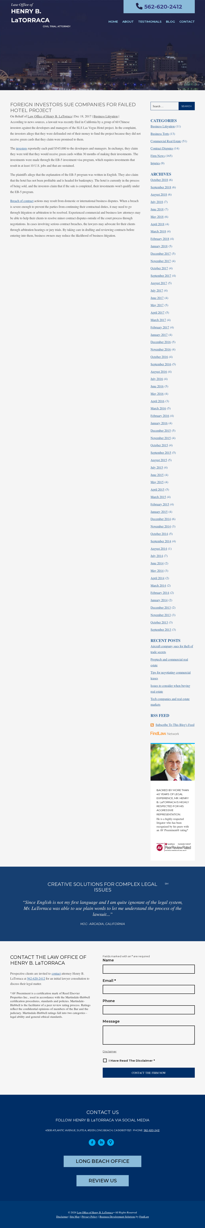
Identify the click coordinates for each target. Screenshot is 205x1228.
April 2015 (157, 489)
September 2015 (161, 452)
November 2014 (161, 526)
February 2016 (160, 415)
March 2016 (158, 408)
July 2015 (157, 467)
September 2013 (161, 629)
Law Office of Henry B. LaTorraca (50, 116)
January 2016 (159, 423)
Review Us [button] (102, 1181)
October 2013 (159, 622)
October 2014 (159, 534)
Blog (170, 21)
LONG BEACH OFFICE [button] (102, 1161)
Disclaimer (110, 1051)
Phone (109, 1001)
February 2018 (160, 239)
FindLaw (144, 1216)
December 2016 (161, 342)
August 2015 (159, 460)
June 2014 (157, 563)
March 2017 (158, 320)
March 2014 (158, 585)
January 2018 (159, 246)
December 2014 (161, 519)
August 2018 (159, 194)
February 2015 (160, 504)
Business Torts (160, 133)
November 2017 (161, 261)
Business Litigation (105, 116)
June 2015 (157, 475)
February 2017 (160, 327)
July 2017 (157, 290)
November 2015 (161, 438)
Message (111, 1021)
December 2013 (161, 607)
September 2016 (161, 364)
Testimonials (150, 21)
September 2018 (161, 187)
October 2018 (159, 180)
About (128, 21)
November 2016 (161, 349)
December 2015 (161, 430)
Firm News (158, 156)
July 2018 (157, 202)
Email (109, 980)
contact (56, 973)
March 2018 (158, 231)
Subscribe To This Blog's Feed (175, 725)
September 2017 (161, 275)
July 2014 (157, 556)
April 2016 (157, 401)
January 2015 (159, 511)
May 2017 (157, 305)
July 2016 (157, 379)
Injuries (155, 163)
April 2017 (157, 312)
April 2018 (157, 224)
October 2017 (159, 268)
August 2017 (159, 283)
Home (113, 21)
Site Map (75, 1216)
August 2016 (159, 371)
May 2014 (157, 570)
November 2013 (161, 615)
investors (21, 148)
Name (108, 960)
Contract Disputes (162, 148)
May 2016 (157, 393)
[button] (201, 1199)
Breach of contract (21, 201)
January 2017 (159, 335)
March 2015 (158, 497)
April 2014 (157, 578)
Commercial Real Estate (166, 141)
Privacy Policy (89, 1216)
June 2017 (157, 298)
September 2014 (161, 541)
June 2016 (157, 386)
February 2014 (160, 592)
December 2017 (161, 253)
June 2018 (157, 209)
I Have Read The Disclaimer (132, 1060)
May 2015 (157, 482)
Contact (187, 21)
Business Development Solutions (117, 1216)
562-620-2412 (163, 6)
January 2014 (159, 600)
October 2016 (159, 357)
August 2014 (159, 548)
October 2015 (159, 445)
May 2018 (157, 216)
